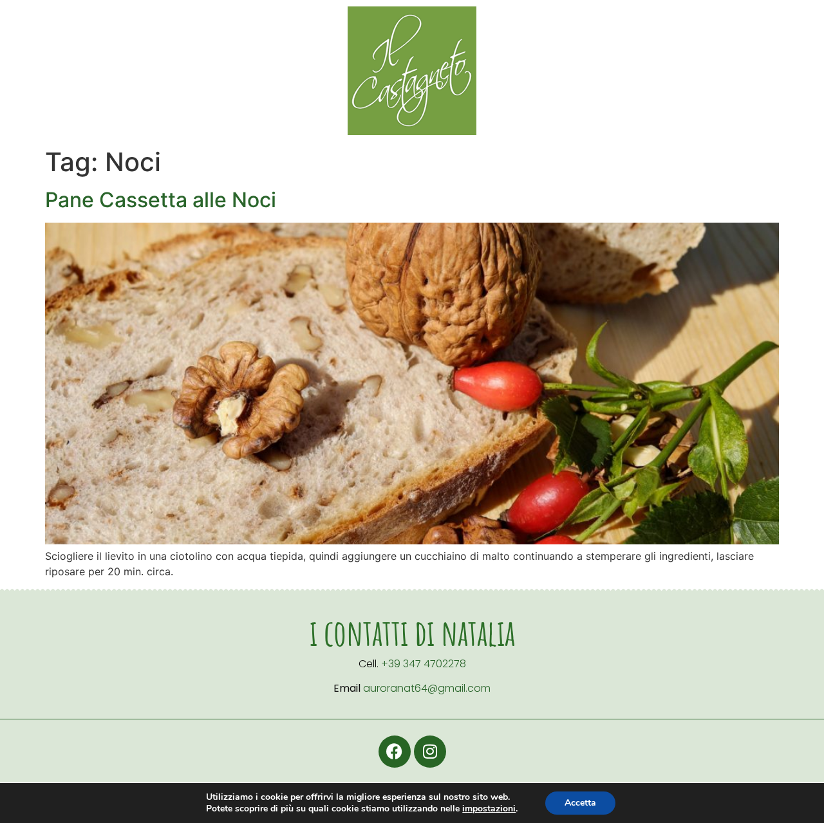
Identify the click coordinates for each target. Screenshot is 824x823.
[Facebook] (395, 751)
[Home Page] (412, 70)
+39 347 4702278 (423, 663)
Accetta (580, 803)
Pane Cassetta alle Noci (160, 199)
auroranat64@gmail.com (427, 688)
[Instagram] (430, 751)
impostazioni (489, 809)
